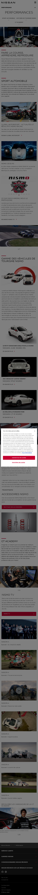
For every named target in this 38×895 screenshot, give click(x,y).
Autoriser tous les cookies (19, 457)
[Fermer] (34, 431)
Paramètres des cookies (18, 462)
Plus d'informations (27, 452)
